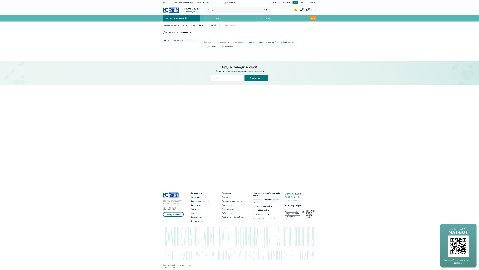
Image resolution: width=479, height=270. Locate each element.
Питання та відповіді (184, 2)
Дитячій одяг (215, 25)
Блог (209, 2)
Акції (313, 18)
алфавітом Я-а (287, 42)
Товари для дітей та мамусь (197, 25)
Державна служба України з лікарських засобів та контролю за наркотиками (292, 214)
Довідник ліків (196, 217)
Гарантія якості (230, 2)
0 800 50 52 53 (191, 8)
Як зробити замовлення (232, 201)
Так (295, 2)
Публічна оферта (229, 213)
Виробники (226, 193)
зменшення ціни (255, 42)
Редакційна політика (262, 210)
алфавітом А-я (271, 42)
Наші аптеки (264, 18)
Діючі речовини (196, 221)
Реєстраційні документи (263, 214)
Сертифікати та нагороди (264, 218)
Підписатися (256, 78)
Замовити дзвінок (292, 197)
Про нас (217, 2)
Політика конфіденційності (233, 217)
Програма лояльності (199, 201)
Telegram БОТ (173, 214)
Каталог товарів (177, 25)
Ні (302, 2)
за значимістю (224, 42)
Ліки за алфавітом (211, 18)
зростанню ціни (239, 42)
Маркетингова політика (263, 206)
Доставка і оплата (230, 205)
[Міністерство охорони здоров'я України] (308, 214)
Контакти (200, 2)
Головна (166, 25)
